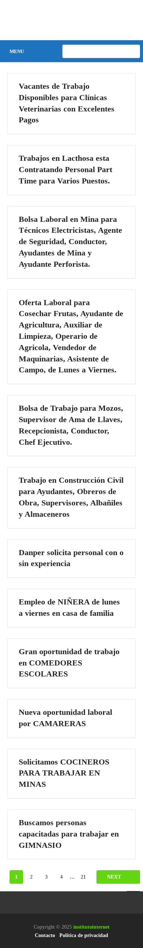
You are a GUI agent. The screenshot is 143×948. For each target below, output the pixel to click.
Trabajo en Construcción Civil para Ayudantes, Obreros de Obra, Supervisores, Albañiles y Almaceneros (71, 496)
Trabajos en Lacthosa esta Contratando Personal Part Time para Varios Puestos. (65, 169)
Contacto (45, 935)
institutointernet (91, 927)
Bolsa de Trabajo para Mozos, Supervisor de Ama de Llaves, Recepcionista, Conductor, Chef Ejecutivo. (71, 424)
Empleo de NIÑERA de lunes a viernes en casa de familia (69, 607)
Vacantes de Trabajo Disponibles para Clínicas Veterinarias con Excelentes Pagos (66, 102)
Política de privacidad (83, 935)
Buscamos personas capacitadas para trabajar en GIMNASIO (69, 834)
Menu (17, 51)
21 (83, 877)
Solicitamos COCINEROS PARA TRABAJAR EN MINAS (64, 773)
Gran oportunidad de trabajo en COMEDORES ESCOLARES (69, 663)
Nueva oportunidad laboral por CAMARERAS (65, 718)
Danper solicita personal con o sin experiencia (71, 558)
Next (114, 877)
